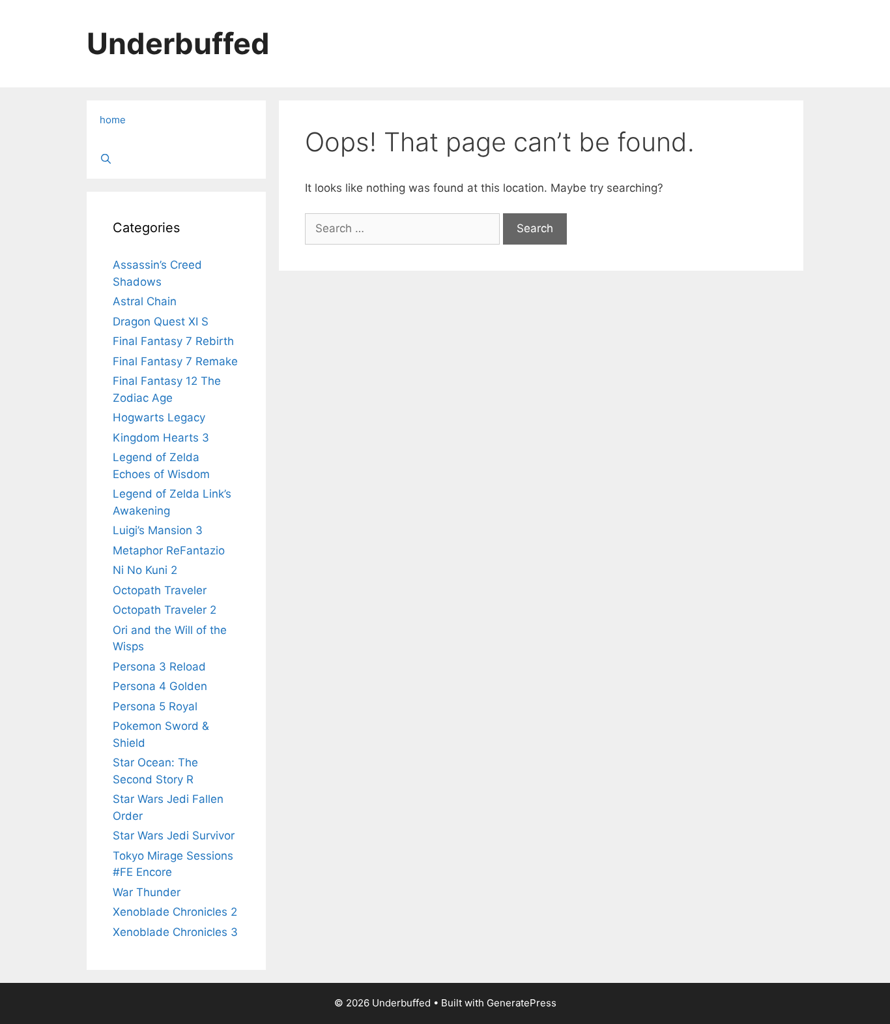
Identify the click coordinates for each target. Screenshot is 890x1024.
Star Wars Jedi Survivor (174, 835)
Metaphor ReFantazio (169, 550)
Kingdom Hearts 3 (161, 437)
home (113, 119)
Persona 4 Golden (160, 686)
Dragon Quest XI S (160, 321)
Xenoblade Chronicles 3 (175, 932)
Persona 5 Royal (155, 706)
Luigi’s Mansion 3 (158, 530)
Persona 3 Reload (159, 666)
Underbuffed (178, 43)
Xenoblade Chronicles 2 (175, 911)
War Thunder (146, 892)
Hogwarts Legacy (159, 417)
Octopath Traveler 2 (164, 609)
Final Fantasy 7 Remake (175, 361)
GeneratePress (521, 1003)
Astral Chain (145, 301)
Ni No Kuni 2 (145, 570)
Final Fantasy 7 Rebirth (173, 341)
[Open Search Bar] (176, 159)
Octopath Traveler (160, 590)
